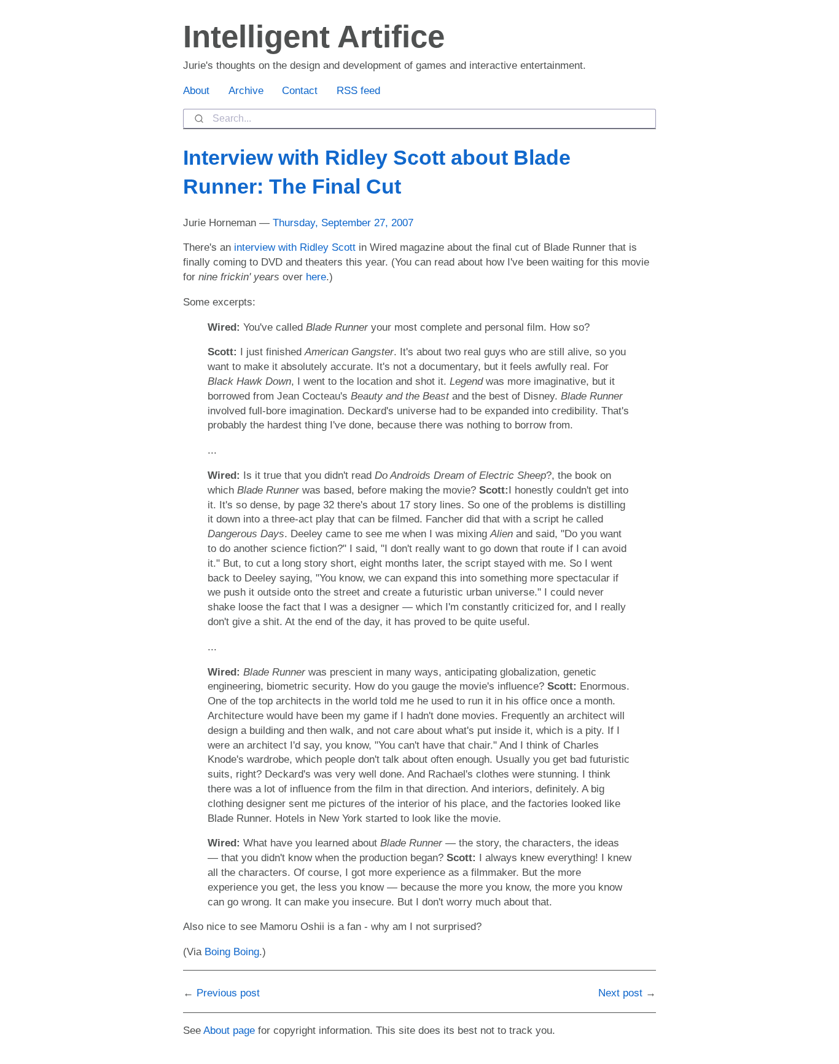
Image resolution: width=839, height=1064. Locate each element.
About (196, 91)
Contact (300, 91)
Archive (245, 91)
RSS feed (358, 91)
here (316, 277)
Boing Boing (232, 952)
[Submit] (198, 118)
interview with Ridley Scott (295, 247)
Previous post (228, 993)
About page (229, 1030)
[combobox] (419, 118)
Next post (620, 993)
